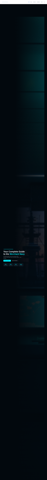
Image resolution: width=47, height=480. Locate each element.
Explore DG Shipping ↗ (15, 260)
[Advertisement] (23, 9)
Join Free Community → (7, 260)
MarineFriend (5, 2)
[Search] (44, 2)
